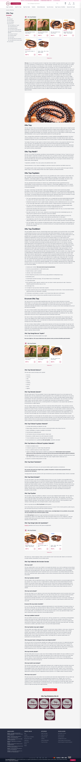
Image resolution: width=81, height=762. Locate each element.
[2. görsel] (30, 30)
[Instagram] (40, 758)
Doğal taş (27, 525)
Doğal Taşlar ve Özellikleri (29, 736)
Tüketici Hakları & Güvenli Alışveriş (64, 740)
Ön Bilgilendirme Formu (62, 738)
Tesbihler (43, 738)
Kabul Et (72, 760)
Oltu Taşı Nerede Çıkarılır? (12, 28)
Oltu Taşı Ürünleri (10, 41)
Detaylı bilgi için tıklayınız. (13, 760)
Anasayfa (7, 10)
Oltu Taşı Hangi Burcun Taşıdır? (13, 25)
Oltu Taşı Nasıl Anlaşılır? (12, 35)
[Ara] (57, 3)
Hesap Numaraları (61, 735)
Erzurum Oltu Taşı (10, 23)
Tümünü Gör (49, 58)
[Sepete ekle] (34, 35)
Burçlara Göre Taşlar (28, 738)
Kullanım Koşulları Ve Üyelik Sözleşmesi (65, 742)
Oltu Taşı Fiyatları (11, 37)
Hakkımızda (26, 740)
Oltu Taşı (8, 17)
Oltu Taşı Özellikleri (10, 22)
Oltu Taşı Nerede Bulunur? (12, 26)
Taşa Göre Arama (44, 742)
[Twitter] (43, 758)
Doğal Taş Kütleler (44, 735)
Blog (25, 733)
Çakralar (25, 735)
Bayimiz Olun (26, 742)
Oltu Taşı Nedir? (10, 19)
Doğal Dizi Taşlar (44, 736)
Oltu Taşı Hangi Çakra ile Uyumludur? (14, 38)
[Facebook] (37, 758)
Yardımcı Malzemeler (45, 740)
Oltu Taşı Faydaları (10, 20)
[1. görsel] (27, 30)
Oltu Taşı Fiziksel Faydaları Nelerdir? (14, 29)
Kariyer (25, 743)
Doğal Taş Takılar (44, 733)
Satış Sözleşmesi (61, 736)
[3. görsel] (34, 30)
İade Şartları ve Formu (62, 733)
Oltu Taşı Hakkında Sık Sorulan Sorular (15, 40)
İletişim (25, 745)
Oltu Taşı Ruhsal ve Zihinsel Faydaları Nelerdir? (14, 32)
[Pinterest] (46, 758)
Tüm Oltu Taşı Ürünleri (49, 689)
